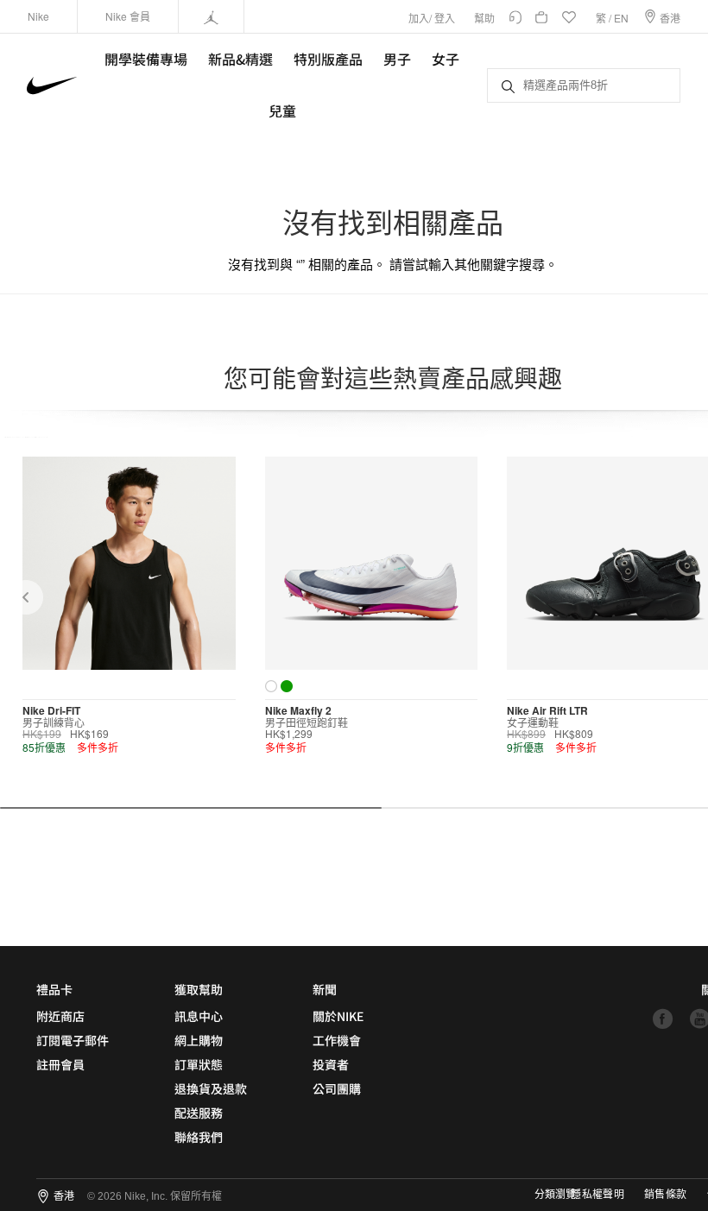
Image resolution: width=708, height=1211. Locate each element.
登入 (444, 17)
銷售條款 (665, 1195)
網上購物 (198, 1040)
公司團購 (337, 1088)
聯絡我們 (198, 1136)
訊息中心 (198, 1016)
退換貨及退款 (210, 1088)
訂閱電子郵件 (72, 1040)
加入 (418, 17)
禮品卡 (54, 989)
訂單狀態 (198, 1064)
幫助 (484, 17)
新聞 (325, 989)
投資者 (331, 1064)
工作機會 (337, 1040)
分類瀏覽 (555, 1195)
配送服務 (198, 1112)
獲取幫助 (198, 989)
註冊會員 (60, 1064)
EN (621, 17)
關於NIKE (338, 1016)
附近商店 (60, 1016)
